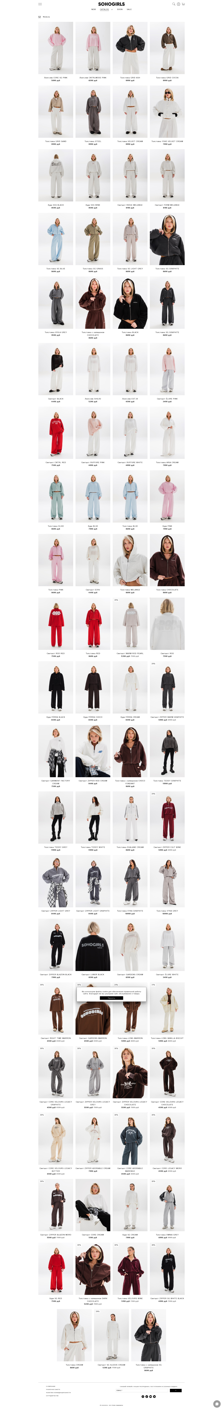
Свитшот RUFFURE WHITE (130, 462)
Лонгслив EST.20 (130, 399)
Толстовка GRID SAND (55, 141)
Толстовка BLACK (130, 332)
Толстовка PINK (55, 590)
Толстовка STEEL (93, 141)
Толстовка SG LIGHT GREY (130, 269)
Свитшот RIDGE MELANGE (130, 205)
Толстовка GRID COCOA (167, 78)
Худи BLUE (93, 526)
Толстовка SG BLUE (55, 269)
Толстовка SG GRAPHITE (167, 269)
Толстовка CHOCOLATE (167, 590)
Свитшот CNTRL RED (56, 462)
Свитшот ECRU (93, 590)
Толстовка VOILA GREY (56, 332)
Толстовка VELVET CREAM (130, 141)
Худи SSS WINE (93, 205)
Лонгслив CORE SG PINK (55, 78)
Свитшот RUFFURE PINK (93, 462)
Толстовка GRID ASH (130, 78)
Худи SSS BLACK (56, 205)
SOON (120, 9)
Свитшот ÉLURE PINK (167, 399)
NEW (93, 9)
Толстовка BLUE (130, 526)
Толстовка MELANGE (130, 590)
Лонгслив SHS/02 (93, 399)
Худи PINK (167, 526)
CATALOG (104, 9)
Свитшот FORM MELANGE (167, 205)
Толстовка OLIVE (56, 526)
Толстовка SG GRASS (93, 269)
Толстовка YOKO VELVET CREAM (167, 141)
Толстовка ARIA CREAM (167, 462)
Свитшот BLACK (55, 399)
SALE (129, 9)
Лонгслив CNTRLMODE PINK (93, 78)
